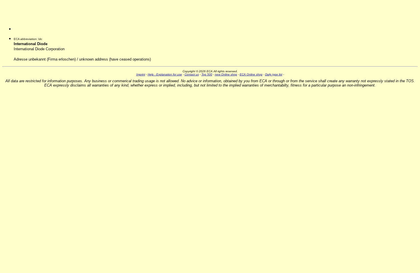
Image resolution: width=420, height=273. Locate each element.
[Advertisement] (42, 17)
